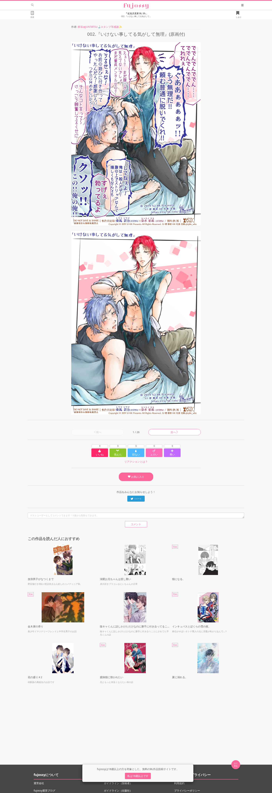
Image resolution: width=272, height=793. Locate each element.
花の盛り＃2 (35, 677)
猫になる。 (178, 579)
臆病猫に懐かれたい (111, 677)
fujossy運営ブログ (44, 790)
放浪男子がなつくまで (41, 579)
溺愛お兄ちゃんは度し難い (115, 579)
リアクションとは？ (136, 461)
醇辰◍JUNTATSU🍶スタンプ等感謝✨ (100, 27)
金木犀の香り (35, 626)
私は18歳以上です (137, 776)
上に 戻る (236, 764)
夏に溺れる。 (180, 677)
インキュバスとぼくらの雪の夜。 (191, 626)
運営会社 (39, 783)
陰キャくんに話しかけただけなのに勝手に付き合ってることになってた (135, 626)
